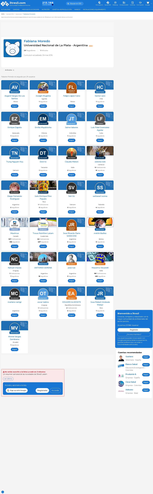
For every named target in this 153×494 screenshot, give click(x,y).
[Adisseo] (122, 391)
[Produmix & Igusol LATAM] (122, 376)
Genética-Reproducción (62, 9)
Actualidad (5, 9)
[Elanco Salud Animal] (122, 367)
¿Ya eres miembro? (133, 334)
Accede (55, 390)
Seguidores (29, 50)
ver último (8, 379)
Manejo (77, 9)
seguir (14, 106)
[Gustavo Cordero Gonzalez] (122, 358)
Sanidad (16, 9)
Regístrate (42, 390)
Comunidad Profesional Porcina (20, 5)
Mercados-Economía (30, 9)
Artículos (44, 50)
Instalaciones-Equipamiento (94, 9)
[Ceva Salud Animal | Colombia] (122, 384)
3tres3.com (18, 3)
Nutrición (46, 9)
